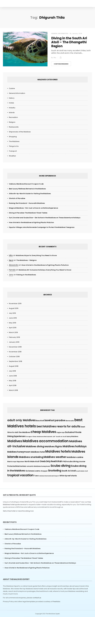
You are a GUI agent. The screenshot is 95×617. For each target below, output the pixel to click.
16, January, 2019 (76, 33)
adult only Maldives (21, 420)
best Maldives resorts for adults (58, 426)
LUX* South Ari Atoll (59, 436)
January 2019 (14, 342)
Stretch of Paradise (17, 198)
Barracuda (70, 421)
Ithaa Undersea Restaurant (42, 436)
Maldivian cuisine (75, 457)
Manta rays (11, 461)
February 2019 (14, 337)
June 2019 (13, 318)
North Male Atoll (32, 461)
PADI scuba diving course (74, 461)
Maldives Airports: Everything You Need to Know (36, 255)
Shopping (13, 136)
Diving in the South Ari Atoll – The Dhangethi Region (69, 42)
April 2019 (12, 327)
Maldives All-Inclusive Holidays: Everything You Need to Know (45, 270)
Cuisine (12, 88)
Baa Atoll (40, 420)
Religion (12, 122)
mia (55, 57)
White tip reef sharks (68, 476)
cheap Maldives (43, 432)
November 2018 (15, 352)
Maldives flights (53, 446)
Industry (12, 107)
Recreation (13, 117)
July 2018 (12, 371)
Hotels (11, 103)
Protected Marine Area (16, 466)
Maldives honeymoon (18, 451)
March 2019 (13, 332)
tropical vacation (20, 475)
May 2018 (12, 380)
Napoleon (20, 461)
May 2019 (12, 323)
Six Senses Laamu (32, 471)
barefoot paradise (55, 420)
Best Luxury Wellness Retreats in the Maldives (27, 189)
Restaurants (14, 127)
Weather (12, 156)
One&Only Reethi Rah (51, 461)
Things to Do (14, 146)
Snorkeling (54, 470)
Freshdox (56, 601)
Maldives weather (55, 457)
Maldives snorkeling (31, 457)
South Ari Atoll (69, 470)
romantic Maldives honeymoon (38, 466)
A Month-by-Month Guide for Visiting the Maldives (30, 193)
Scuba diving (61, 466)
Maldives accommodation (46, 440)
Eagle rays (61, 432)
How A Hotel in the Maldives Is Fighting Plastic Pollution (31, 222)
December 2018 (15, 347)
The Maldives (14, 141)
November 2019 (15, 303)
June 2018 (13, 376)
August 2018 (13, 366)
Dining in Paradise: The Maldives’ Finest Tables (28, 213)
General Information (59, 33)
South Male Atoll (82, 471)
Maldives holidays (75, 446)
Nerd (11, 260)
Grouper (29, 436)
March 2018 (13, 390)
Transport (13, 151)
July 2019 (12, 313)
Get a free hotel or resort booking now (18, 511)
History (11, 98)
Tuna (36, 476)
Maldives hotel (38, 452)
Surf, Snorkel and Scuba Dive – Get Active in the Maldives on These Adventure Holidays (44, 217)
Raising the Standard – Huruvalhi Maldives (27, 203)
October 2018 (14, 356)
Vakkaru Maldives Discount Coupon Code (26, 184)
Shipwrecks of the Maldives (20, 132)
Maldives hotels (58, 451)
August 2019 (13, 308)
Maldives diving (35, 446)
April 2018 (12, 385)
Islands (12, 112)
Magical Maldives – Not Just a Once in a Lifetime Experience (33, 208)
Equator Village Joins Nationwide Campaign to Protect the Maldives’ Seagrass (41, 227)
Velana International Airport (49, 476)
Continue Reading (61, 64)
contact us (37, 597)
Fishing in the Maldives (26, 275)
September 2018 (15, 361)
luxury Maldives (72, 436)
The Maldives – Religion (26, 260)
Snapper (44, 471)
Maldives (14, 441)
